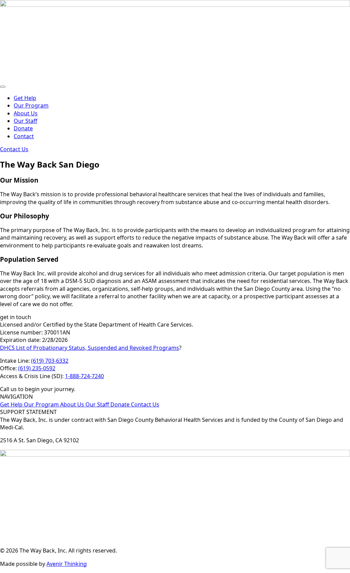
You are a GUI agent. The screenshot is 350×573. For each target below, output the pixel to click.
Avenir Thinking (66, 564)
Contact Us (145, 404)
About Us (26, 113)
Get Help (25, 98)
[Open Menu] (2, 87)
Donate (23, 128)
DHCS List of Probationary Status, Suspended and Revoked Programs (89, 348)
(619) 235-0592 (36, 368)
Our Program (31, 105)
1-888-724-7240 (84, 376)
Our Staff (25, 121)
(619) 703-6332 (49, 360)
